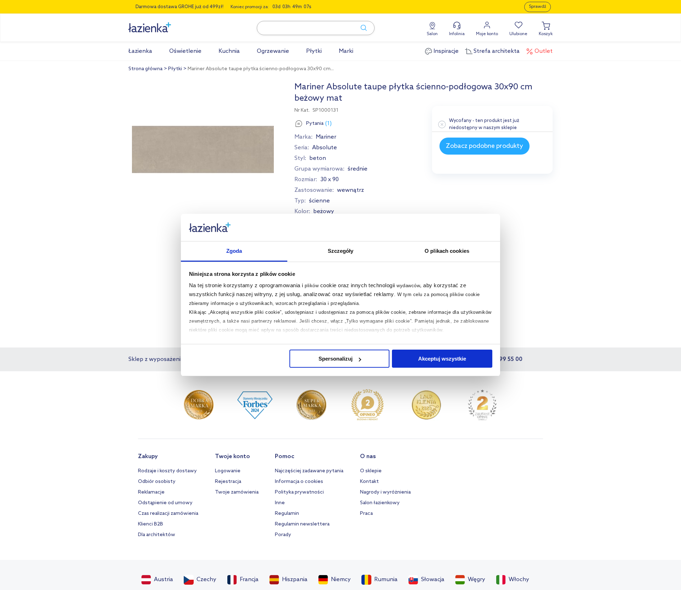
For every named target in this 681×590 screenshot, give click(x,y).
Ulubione (518, 34)
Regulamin (287, 514)
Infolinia (457, 34)
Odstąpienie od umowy (165, 503)
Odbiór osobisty (157, 482)
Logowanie (227, 471)
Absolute (324, 147)
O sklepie (371, 471)
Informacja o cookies (299, 482)
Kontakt (369, 482)
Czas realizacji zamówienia (168, 514)
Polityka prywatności (299, 492)
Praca (366, 514)
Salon (432, 34)
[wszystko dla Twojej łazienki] (165, 23)
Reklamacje (151, 492)
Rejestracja (228, 482)
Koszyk (546, 34)
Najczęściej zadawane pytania (309, 471)
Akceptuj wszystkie (442, 359)
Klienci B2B (150, 524)
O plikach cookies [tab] (447, 251)
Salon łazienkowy (380, 503)
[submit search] (360, 28)
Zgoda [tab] (234, 251)
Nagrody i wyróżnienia (385, 492)
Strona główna (145, 69)
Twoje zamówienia (237, 492)
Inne (280, 503)
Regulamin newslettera (302, 524)
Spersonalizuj (336, 359)
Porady (283, 535)
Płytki (175, 69)
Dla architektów (156, 535)
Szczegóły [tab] (341, 251)
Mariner (326, 137)
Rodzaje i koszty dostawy (167, 471)
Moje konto (487, 34)
